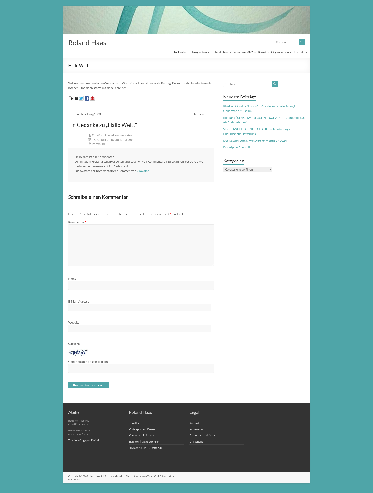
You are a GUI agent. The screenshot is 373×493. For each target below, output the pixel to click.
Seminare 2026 (243, 52)
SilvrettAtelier (137, 447)
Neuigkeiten (198, 52)
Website (73, 322)
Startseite (179, 52)
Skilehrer (134, 441)
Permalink (98, 144)
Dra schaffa (196, 441)
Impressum (196, 429)
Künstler (134, 422)
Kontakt (299, 52)
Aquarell (201, 114)
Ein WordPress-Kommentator (112, 135)
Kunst (262, 52)
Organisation (280, 52)
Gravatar (143, 171)
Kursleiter (135, 435)
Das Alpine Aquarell (236, 147)
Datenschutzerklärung (202, 435)
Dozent (151, 429)
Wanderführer (150, 441)
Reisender (149, 435)
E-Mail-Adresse (78, 301)
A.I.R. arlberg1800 (87, 114)
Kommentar (77, 222)
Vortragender (137, 429)
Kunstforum (155, 447)
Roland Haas (87, 42)
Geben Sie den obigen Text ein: (88, 361)
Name (72, 278)
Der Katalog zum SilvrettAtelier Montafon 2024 (255, 140)
